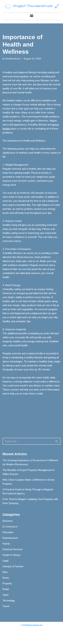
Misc (5, 572)
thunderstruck (13, 58)
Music (6, 577)
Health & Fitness (12, 555)
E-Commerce (10, 526)
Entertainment (10, 537)
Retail (6, 589)
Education (8, 532)
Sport (5, 594)
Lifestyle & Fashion (13, 566)
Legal (5, 560)
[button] (31, 15)
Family (6, 543)
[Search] (56, 441)
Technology (9, 600)
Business (8, 520)
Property (7, 583)
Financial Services (13, 549)
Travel (6, 606)
